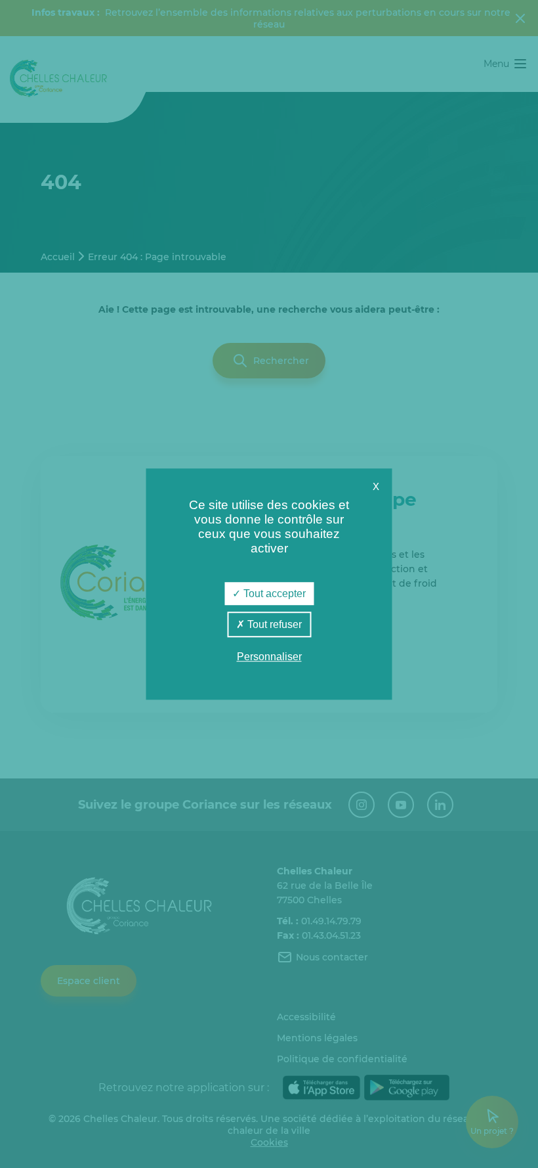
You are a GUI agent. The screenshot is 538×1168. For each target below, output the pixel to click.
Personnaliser (269, 657)
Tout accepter (273, 593)
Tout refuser (273, 624)
